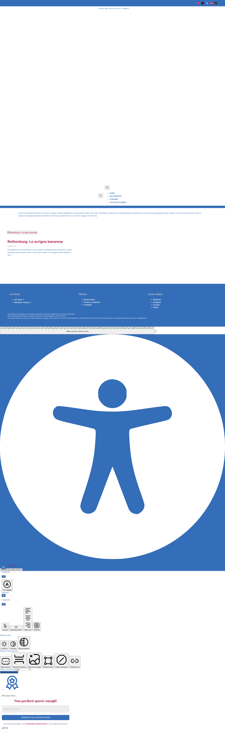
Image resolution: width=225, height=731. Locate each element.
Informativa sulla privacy (36, 724)
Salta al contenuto (7, 669)
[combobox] (77, 330)
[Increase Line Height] (4, 595)
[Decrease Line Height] (4, 604)
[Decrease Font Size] (4, 576)
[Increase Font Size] (4, 567)
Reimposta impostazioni (9, 672)
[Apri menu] (100, 196)
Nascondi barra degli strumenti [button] (11, 569)
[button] (156, 331)
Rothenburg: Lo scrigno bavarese (35, 242)
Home (112, 193)
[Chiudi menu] (107, 188)
